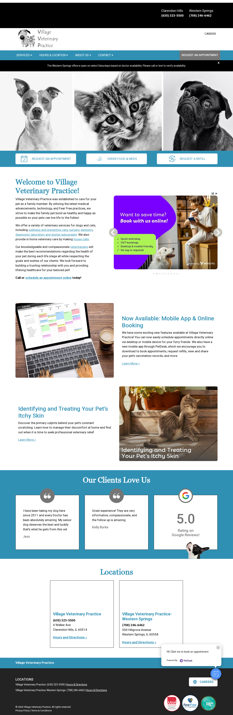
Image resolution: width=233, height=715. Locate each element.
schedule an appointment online (48, 278)
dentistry (87, 230)
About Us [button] (82, 55)
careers (207, 682)
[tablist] (165, 273)
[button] (215, 673)
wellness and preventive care (48, 230)
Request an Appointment (200, 55)
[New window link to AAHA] (172, 703)
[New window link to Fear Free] (190, 703)
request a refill (193, 159)
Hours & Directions (76, 684)
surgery (74, 230)
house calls (81, 239)
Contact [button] (105, 55)
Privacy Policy (22, 710)
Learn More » (131, 363)
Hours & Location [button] (52, 55)
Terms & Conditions (41, 710)
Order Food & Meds (122, 159)
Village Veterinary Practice (77, 614)
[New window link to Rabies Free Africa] (208, 703)
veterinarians (79, 247)
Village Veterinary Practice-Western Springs (147, 616)
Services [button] (23, 55)
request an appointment (51, 159)
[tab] (154, 273)
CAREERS (210, 33)
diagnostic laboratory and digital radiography (46, 234)
